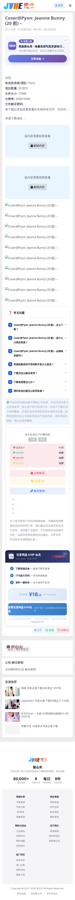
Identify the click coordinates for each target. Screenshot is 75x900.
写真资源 (26, 29)
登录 (60, 5)
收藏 (51, 630)
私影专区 (20, 860)
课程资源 (54, 802)
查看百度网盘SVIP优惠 (37, 609)
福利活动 (20, 869)
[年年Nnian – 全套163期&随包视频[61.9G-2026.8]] (12, 717)
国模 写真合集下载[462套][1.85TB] (41, 688)
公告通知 (20, 831)
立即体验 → (37, 58)
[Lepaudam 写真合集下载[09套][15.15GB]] (12, 704)
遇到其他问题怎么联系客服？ (29, 390)
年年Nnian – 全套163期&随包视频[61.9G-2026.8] (45, 715)
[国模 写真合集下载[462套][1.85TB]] (12, 691)
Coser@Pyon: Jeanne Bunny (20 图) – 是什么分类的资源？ (38, 340)
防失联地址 (54, 835)
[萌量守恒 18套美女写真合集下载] (12, 729)
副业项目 (54, 811)
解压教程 (39, 490)
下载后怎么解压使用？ (25, 373)
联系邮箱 (54, 831)
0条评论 (51, 29)
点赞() (64, 630)
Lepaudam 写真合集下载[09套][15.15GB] (45, 700)
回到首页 (20, 845)
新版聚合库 (54, 840)
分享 (39, 630)
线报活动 (20, 835)
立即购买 (39, 473)
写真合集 (20, 807)
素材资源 (54, 816)
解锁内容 (39, 145)
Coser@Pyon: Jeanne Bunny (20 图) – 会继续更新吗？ (38, 353)
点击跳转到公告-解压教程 (20, 669)
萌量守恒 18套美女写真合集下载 (39, 726)
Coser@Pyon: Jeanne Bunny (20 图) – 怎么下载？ (38, 327)
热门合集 (20, 865)
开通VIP (39, 481)
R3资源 (20, 811)
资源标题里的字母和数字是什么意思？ (34, 364)
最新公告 (20, 874)
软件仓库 (54, 807)
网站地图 (20, 840)
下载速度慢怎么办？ (24, 382)
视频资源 (20, 816)
